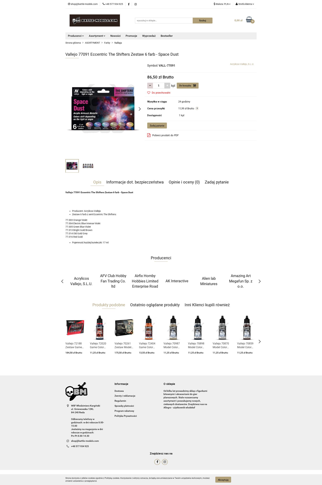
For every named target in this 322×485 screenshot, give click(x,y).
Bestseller (167, 35)
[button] (121, 384)
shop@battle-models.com (85, 441)
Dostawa (119, 391)
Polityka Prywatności (126, 416)
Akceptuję (223, 479)
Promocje (131, 35)
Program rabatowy (124, 411)
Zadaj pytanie (157, 125)
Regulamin (120, 400)
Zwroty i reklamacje (125, 395)
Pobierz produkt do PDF (165, 135)
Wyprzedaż (149, 35)
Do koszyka (185, 85)
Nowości (115, 35)
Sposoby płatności (124, 406)
